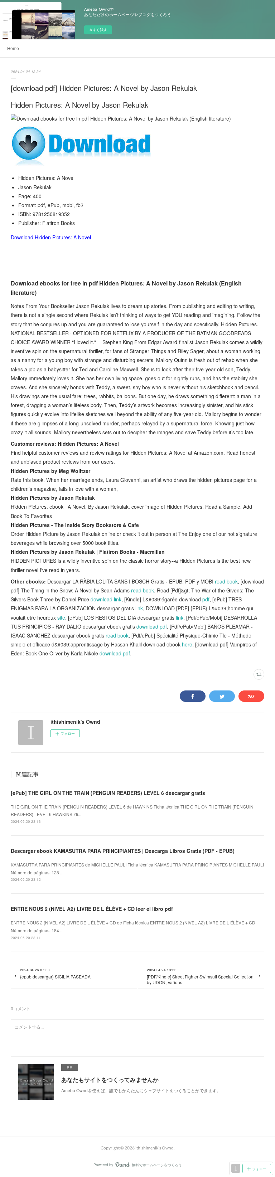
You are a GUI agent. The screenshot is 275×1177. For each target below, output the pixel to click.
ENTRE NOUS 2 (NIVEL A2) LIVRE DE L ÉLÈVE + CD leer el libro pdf (92, 908)
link (139, 608)
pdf (205, 599)
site (61, 617)
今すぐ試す (98, 29)
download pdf (151, 626)
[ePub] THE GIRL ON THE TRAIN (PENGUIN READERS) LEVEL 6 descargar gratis (108, 792)
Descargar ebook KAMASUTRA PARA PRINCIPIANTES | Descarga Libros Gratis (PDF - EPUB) (123, 850)
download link (106, 599)
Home (13, 48)
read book (226, 581)
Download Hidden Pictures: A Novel (51, 237)
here (187, 644)
